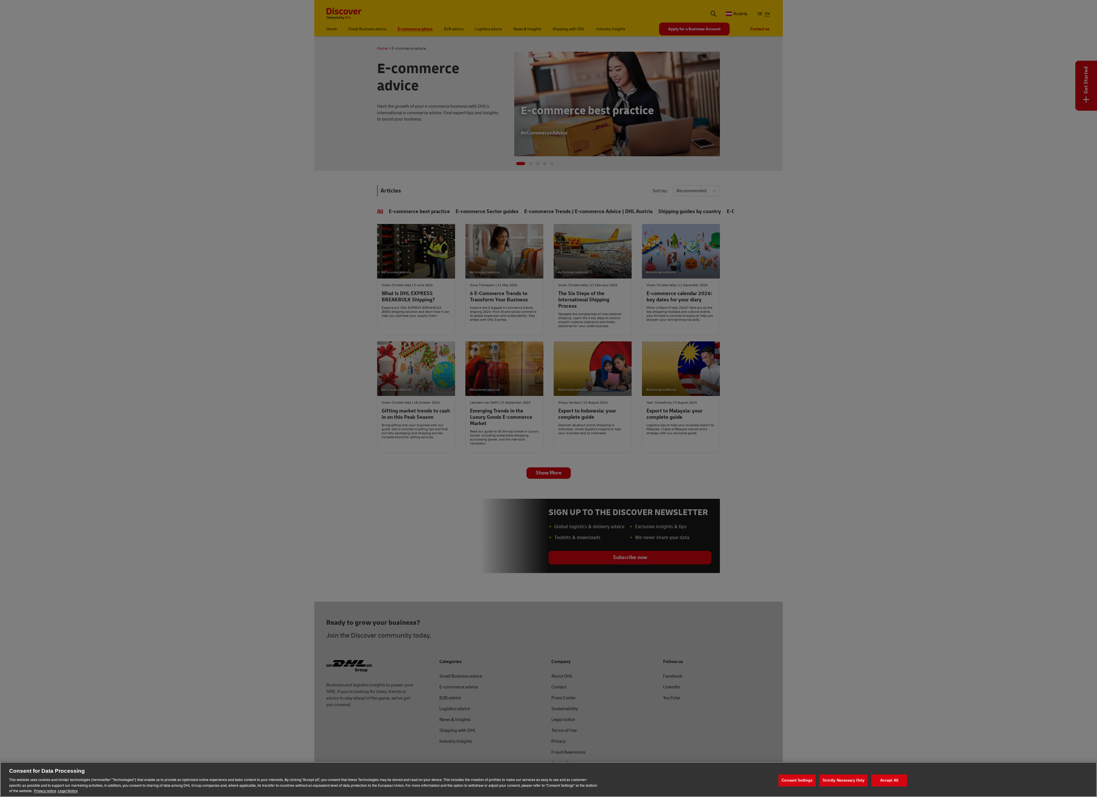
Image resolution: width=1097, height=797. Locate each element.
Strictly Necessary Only (843, 780)
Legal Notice (68, 791)
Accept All (889, 780)
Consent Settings (797, 780)
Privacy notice (45, 791)
